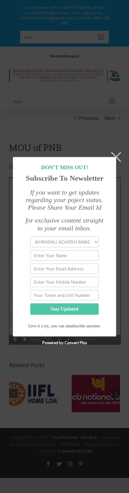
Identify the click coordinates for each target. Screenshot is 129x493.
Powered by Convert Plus (64, 342)
